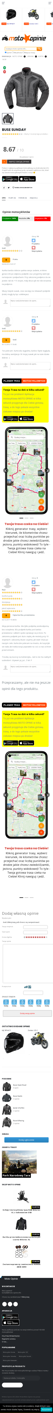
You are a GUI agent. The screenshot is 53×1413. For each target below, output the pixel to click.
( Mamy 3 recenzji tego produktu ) (36, 134)
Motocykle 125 (23, 1352)
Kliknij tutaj (25, 1297)
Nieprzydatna (37, 251)
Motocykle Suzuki (25, 1356)
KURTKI (40, 56)
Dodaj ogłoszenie (26, 1140)
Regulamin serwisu (9, 1339)
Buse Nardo (17, 1096)
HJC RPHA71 (11, 24)
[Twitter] (9, 188)
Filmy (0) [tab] (12, 198)
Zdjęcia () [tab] (33, 198)
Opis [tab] (4, 198)
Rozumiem (46, 1409)
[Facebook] (4, 188)
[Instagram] (15, 1304)
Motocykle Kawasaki (10, 1360)
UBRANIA (30, 56)
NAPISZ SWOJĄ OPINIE (19, 161)
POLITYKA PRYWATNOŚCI (11, 1336)
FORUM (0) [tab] (23, 198)
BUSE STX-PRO (18, 1108)
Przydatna (35, 244)
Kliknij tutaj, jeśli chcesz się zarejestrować (23, 922)
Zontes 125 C (33, 24)
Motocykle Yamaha (9, 1356)
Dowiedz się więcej (31, 1409)
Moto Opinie (17, 56)
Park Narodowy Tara (16, 1175)
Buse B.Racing (18, 1121)
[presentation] (5, 88)
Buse (4, 59)
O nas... (4, 1342)
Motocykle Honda (9, 1352)
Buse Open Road (19, 1085)
